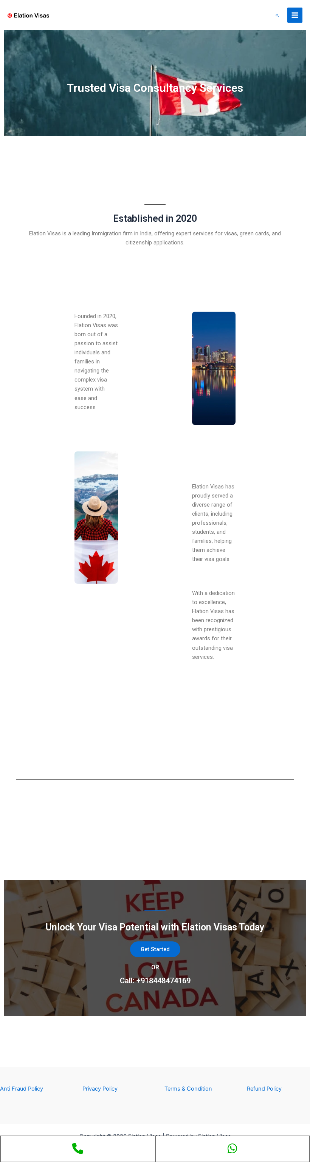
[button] (278, 15)
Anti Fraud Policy (21, 1088)
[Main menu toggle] (294, 15)
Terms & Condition (188, 1088)
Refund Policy (264, 1088)
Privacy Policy (100, 1088)
